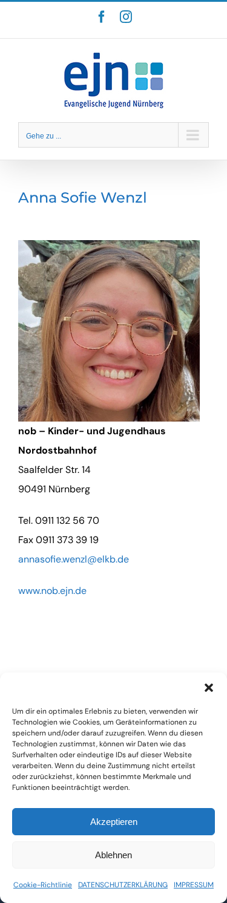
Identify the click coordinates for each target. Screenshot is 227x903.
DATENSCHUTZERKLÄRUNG (123, 885)
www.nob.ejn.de (52, 590)
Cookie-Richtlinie (42, 885)
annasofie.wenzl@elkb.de (73, 559)
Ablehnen (113, 855)
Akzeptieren (113, 822)
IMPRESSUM (194, 885)
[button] (209, 688)
